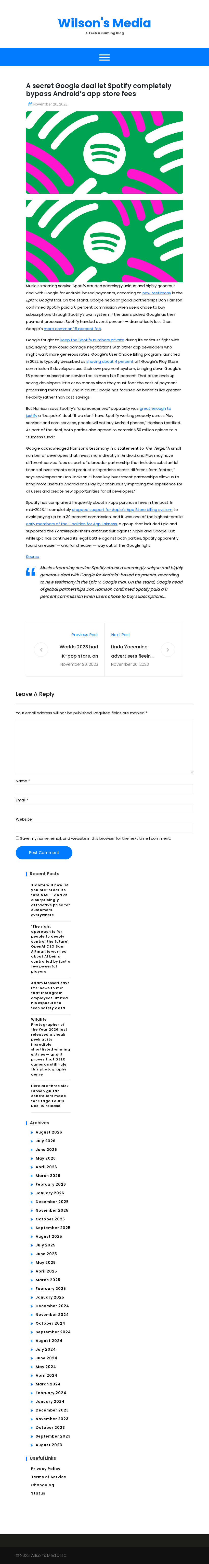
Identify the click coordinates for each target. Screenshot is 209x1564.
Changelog (42, 1485)
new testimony (156, 293)
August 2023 (49, 1445)
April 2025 (46, 1271)
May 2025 (46, 1262)
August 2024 (49, 1340)
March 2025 (48, 1279)
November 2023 (52, 1418)
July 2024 (46, 1349)
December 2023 (52, 1410)
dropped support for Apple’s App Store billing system (122, 509)
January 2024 (50, 1401)
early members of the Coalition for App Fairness (71, 524)
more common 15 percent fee (72, 328)
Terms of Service (48, 1476)
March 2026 (48, 1175)
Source (32, 556)
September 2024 (53, 1332)
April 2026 (46, 1167)
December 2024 (52, 1306)
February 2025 (51, 1288)
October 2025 (50, 1219)
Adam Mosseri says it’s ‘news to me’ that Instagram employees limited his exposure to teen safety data (50, 995)
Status (38, 1493)
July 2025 (46, 1245)
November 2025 (52, 1210)
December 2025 (52, 1201)
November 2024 (52, 1314)
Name (23, 781)
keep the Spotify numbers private (92, 340)
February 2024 (51, 1392)
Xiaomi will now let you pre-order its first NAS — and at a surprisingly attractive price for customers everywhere (50, 900)
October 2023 (50, 1427)
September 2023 (53, 1436)
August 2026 (49, 1132)
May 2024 (46, 1366)
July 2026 (46, 1140)
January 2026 (50, 1193)
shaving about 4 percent (110, 361)
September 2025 (53, 1227)
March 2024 (48, 1384)
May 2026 (46, 1158)
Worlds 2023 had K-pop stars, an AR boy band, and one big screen (78, 652)
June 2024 (46, 1358)
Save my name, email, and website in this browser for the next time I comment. (95, 838)
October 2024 (50, 1323)
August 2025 (49, 1236)
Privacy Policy (45, 1468)
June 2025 (46, 1253)
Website (24, 819)
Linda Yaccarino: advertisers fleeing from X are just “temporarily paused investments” (132, 652)
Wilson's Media (104, 23)
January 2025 (50, 1297)
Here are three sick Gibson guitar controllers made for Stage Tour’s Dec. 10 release (50, 1095)
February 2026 (51, 1184)
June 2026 (46, 1149)
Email (22, 800)
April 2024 (46, 1375)
